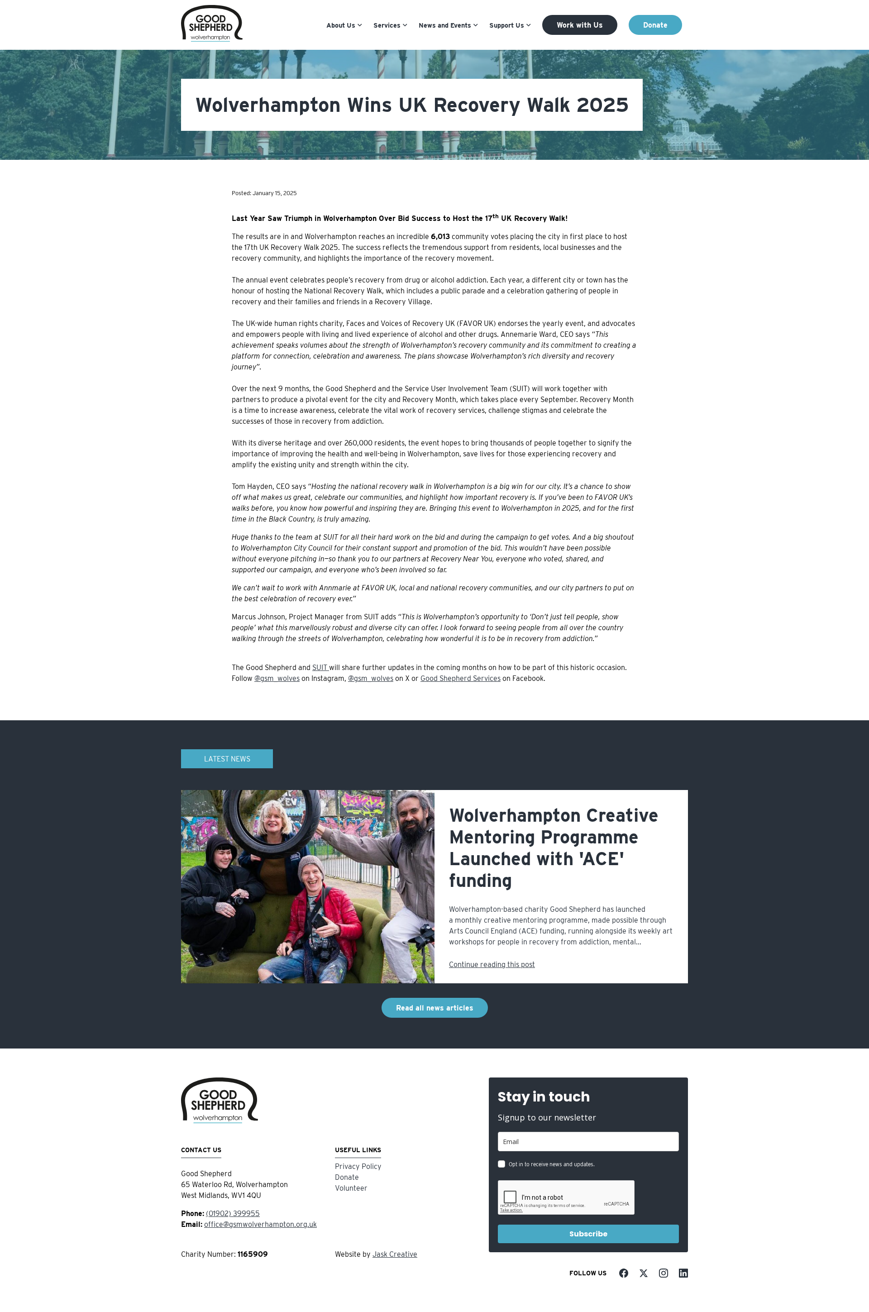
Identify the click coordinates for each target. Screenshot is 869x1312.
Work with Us (580, 25)
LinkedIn (683, 1273)
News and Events (445, 25)
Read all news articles (434, 1008)
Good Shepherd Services (460, 678)
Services (387, 25)
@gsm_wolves (277, 678)
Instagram (663, 1273)
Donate (655, 25)
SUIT (320, 667)
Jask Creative (394, 1254)
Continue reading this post (492, 964)
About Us (340, 25)
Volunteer (351, 1188)
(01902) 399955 (233, 1213)
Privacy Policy (358, 1166)
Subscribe (588, 1234)
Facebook (624, 1273)
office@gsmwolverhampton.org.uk (260, 1224)
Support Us (506, 25)
